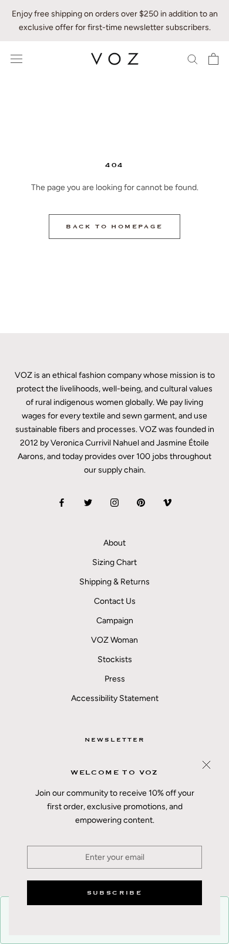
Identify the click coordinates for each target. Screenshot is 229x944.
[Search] (192, 59)
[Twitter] (88, 501)
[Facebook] (62, 501)
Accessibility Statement (115, 698)
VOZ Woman (114, 640)
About (114, 543)
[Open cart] (213, 59)
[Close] (206, 764)
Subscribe (115, 892)
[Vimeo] (167, 501)
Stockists (114, 659)
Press (115, 679)
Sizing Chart (114, 562)
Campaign (114, 621)
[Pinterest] (141, 501)
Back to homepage (114, 226)
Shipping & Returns (114, 582)
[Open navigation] (16, 59)
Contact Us (115, 601)
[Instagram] (114, 501)
